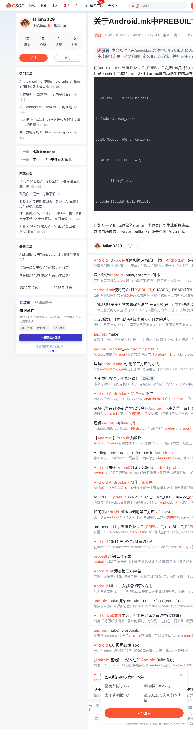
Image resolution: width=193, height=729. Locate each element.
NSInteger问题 (43, 151)
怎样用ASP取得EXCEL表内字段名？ (46, 96)
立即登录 (144, 713)
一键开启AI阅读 (50, 337)
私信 (68, 58)
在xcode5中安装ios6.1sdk (52, 159)
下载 (43, 6)
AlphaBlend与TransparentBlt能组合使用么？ (49, 257)
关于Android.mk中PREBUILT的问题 (46, 109)
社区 (54, 6)
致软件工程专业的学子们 (41, 194)
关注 (131, 246)
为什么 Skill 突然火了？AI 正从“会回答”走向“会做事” (49, 228)
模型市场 (96, 6)
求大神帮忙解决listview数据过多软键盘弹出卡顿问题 (49, 122)
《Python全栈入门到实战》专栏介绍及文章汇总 (49, 183)
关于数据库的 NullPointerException (46, 134)
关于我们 (94, 707)
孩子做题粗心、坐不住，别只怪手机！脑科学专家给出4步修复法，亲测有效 (50, 216)
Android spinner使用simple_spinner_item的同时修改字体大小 (50, 84)
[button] (48, 351)
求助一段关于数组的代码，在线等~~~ (47, 268)
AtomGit (73, 6)
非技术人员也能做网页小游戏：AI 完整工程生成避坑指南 (49, 203)
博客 (32, 6)
